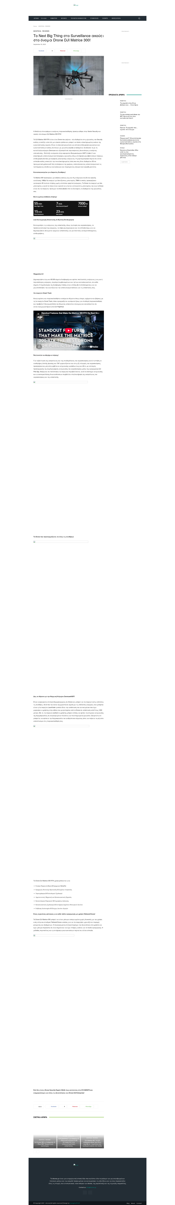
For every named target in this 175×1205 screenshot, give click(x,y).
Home (35, 26)
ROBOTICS (123, 100)
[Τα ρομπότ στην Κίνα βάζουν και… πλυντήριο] (114, 103)
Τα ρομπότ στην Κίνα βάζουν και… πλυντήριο (129, 104)
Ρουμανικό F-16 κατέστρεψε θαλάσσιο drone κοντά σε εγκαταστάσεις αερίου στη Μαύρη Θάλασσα (130, 141)
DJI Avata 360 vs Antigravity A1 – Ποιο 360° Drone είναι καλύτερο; (44, 1144)
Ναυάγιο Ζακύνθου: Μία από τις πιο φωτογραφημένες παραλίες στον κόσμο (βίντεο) (129, 153)
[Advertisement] (68, 114)
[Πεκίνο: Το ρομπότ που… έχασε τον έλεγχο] (114, 127)
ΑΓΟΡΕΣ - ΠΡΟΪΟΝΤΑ (68, 1136)
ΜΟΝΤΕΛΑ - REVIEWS (44, 26)
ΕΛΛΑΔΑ (122, 147)
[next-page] (38, 1151)
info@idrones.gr (91, 1187)
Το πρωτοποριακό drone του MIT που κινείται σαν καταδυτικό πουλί (130, 116)
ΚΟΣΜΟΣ (122, 135)
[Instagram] (90, 1192)
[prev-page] (34, 1151)
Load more (125, 162)
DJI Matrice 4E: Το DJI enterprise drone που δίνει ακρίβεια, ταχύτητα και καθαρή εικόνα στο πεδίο (92, 1143)
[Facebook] (85, 1192)
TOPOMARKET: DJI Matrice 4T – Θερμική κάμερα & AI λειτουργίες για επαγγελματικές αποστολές (68, 1142)
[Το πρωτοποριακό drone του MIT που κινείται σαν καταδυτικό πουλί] (114, 115)
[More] (84, 51)
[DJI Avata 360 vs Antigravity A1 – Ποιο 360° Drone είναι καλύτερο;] (45, 1134)
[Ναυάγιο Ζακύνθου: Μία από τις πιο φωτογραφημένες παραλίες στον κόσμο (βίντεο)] (114, 152)
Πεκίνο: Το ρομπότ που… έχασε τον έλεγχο (129, 128)
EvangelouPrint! (75, 1203)
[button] (139, 18)
